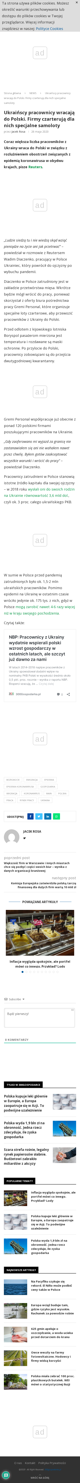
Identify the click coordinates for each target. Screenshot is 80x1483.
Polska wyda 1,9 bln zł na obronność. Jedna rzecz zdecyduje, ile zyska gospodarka (24, 1130)
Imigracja (11, 793)
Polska (62, 793)
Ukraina (45, 800)
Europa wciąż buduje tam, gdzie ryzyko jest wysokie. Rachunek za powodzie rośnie (52, 1309)
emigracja (32, 779)
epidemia (49, 779)
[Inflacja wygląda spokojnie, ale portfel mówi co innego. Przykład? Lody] (40, 933)
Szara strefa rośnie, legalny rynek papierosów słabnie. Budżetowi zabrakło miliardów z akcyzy (26, 1156)
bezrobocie (13, 779)
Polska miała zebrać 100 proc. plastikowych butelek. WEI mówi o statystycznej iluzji (52, 1380)
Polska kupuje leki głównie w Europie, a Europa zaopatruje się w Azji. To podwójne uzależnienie (25, 1103)
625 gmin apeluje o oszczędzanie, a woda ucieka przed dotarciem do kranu (52, 1333)
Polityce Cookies (49, 28)
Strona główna (12, 93)
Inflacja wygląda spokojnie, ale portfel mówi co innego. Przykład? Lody (53, 1196)
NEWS (33, 93)
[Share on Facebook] (30, 816)
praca (9, 800)
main (49, 793)
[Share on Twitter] (39, 816)
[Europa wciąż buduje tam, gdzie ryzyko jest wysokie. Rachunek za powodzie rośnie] (15, 1311)
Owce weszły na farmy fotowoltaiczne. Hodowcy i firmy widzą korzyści (51, 1356)
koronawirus (32, 793)
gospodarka (47, 786)
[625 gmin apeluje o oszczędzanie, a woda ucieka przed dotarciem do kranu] (15, 1334)
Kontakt (30, 1463)
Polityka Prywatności (52, 1463)
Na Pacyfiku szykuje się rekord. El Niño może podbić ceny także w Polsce (51, 1285)
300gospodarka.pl (52, 1469)
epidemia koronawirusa (20, 786)
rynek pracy (27, 800)
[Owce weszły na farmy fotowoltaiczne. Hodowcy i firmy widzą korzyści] (15, 1358)
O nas (18, 1463)
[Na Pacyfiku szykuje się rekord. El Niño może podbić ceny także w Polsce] (15, 1287)
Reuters (35, 166)
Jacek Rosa (18, 131)
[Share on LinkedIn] (47, 816)
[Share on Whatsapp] (56, 816)
